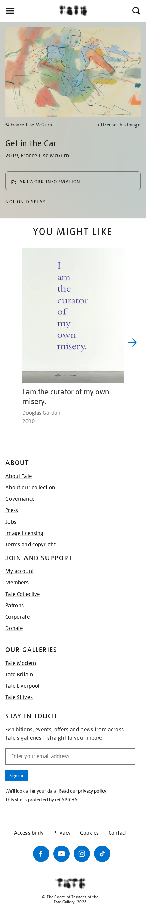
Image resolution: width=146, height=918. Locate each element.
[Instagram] (82, 854)
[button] (135, 10)
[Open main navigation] (29, 11)
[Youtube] (61, 854)
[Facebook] (41, 854)
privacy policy (92, 791)
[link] (47, 125)
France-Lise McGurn (45, 155)
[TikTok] (102, 854)
